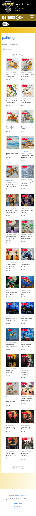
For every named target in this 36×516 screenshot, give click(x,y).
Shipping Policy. (18, 509)
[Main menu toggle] (32, 17)
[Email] (22, 17)
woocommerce (22, 495)
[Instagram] (8, 17)
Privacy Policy (18, 503)
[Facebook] (4, 17)
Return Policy (18, 506)
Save (25, 60)
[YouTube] (13, 17)
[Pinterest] (18, 17)
